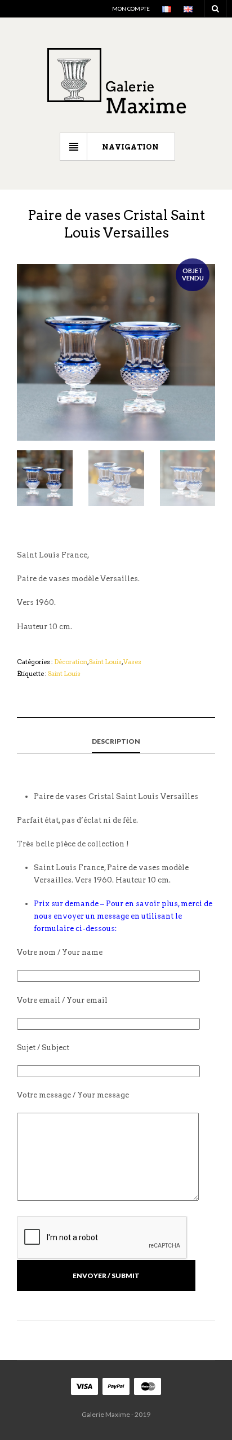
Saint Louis (105, 662)
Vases (132, 662)
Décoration (70, 662)
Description (116, 741)
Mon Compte (131, 8)
